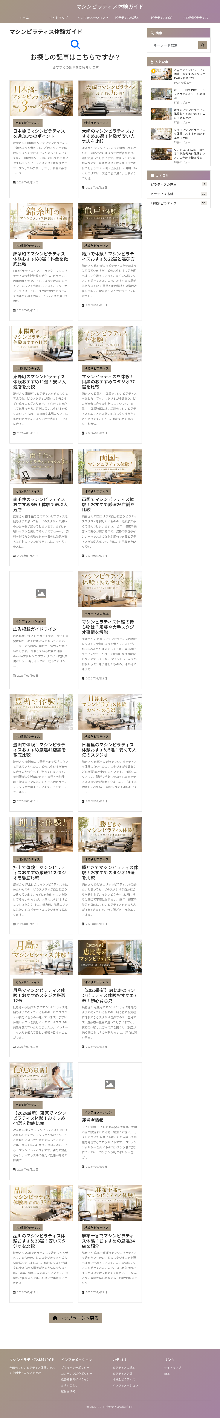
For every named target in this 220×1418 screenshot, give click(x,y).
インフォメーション (29, 621)
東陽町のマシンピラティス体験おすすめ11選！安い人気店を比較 (39, 381)
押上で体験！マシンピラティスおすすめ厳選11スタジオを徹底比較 (39, 872)
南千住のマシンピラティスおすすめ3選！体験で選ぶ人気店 (40, 504)
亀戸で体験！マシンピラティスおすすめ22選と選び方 (108, 256)
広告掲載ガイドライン (35, 629)
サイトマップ (58, 17)
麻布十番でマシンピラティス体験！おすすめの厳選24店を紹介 (108, 1240)
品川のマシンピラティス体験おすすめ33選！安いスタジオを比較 (39, 1240)
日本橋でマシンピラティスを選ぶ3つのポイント (39, 133)
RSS (167, 1374)
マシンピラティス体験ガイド (110, 6)
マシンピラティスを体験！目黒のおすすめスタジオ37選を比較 (108, 381)
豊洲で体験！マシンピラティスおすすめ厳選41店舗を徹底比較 (39, 749)
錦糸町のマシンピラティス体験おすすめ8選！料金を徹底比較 (40, 258)
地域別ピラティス (196, 17)
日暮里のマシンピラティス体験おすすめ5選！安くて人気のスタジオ (109, 749)
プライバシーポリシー (75, 1368)
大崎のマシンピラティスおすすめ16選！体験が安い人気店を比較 (108, 135)
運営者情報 (93, 1120)
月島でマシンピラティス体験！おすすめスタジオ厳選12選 (39, 995)
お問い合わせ (69, 1385)
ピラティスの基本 (127, 17)
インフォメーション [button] (92, 17)
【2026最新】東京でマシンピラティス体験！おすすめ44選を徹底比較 (39, 1118)
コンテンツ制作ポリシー (76, 1374)
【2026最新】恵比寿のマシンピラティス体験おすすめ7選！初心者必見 (109, 995)
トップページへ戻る (79, 1318)
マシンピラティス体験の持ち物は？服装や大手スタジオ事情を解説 (108, 627)
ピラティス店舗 (161, 17)
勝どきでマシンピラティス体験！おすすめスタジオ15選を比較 (110, 872)
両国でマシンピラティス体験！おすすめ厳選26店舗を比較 (108, 504)
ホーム (24, 17)
